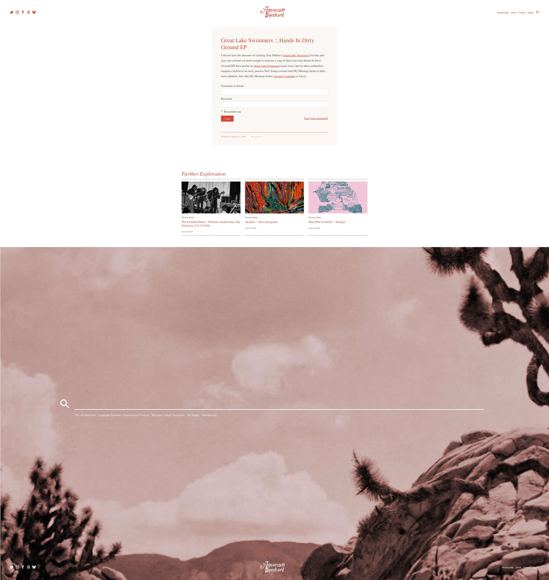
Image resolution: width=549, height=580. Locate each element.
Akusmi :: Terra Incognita (261, 222)
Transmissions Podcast (136, 415)
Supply (531, 12)
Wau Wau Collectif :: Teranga (327, 222)
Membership (502, 12)
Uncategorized (256, 136)
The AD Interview (85, 415)
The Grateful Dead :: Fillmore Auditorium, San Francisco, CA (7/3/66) (211, 223)
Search (537, 12)
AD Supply (193, 415)
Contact (521, 12)
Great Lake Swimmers (296, 55)
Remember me (232, 111)
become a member (284, 76)
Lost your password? (316, 118)
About (513, 12)
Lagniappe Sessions (109, 415)
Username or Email (232, 86)
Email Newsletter (175, 415)
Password (226, 99)
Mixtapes (157, 415)
